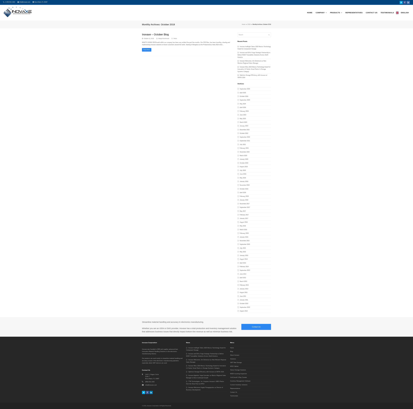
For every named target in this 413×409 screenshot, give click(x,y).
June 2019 (243, 174)
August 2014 (244, 259)
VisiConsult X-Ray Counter (238, 377)
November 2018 (245, 185)
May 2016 (243, 226)
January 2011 (244, 300)
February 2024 (244, 111)
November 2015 (245, 240)
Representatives (235, 388)
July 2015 (243, 248)
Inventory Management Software (240, 381)
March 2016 (243, 229)
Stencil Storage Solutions (238, 370)
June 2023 (243, 115)
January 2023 (244, 126)
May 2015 (243, 252)
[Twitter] (143, 392)
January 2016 (244, 237)
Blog (231, 351)
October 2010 (244, 303)
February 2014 (244, 266)
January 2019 (244, 181)
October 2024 (244, 96)
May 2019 (243, 178)
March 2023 (243, 122)
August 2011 (243, 292)
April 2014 (243, 263)
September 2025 (245, 89)
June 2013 (243, 274)
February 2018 (244, 196)
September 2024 (245, 100)
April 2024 (243, 107)
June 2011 (243, 296)
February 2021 (244, 148)
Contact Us (256, 327)
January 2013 (244, 289)
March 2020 (243, 155)
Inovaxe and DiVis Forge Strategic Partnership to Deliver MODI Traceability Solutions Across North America (253, 55)
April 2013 (243, 277)
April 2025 (243, 92)
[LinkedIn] (151, 392)
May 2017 (243, 211)
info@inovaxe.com (24, 2)
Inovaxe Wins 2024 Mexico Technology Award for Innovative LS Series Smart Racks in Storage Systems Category (253, 69)
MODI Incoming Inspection (238, 374)
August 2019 (244, 166)
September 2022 (245, 137)
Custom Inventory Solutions (238, 385)
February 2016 (244, 233)
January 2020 (244, 159)
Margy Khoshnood (163, 38)
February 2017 (244, 215)
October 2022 (244, 133)
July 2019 (243, 170)
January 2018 (244, 200)
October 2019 (244, 163)
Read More (146, 49)
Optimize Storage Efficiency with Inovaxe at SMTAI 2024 (206, 372)
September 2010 (245, 307)
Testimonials (234, 396)
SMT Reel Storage (236, 362)
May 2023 (243, 118)
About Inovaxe (234, 355)
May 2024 (243, 104)
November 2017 (245, 203)
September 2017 (245, 207)
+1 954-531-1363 (10, 2)
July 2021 (243, 144)
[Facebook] (147, 392)
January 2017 (244, 218)
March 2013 (243, 281)
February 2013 (244, 285)
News (175, 38)
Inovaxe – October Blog (155, 34)
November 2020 (245, 152)
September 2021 (245, 141)
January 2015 (244, 255)
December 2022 (245, 129)
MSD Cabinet (234, 366)
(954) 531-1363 (149, 382)
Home (243, 24)
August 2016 (244, 222)
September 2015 (245, 244)
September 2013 (245, 270)
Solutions (233, 359)
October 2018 (244, 189)
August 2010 (244, 311)
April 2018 (243, 192)
